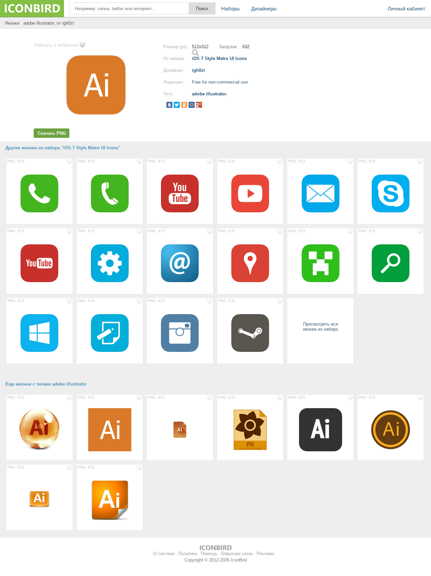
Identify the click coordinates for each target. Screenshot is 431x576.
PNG (11, 161)
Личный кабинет (406, 8)
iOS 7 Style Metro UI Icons (219, 58)
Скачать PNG (52, 133)
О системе (164, 553)
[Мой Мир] (192, 105)
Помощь (209, 553)
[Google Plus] (199, 105)
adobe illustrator (209, 93)
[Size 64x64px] (39, 499)
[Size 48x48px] (180, 429)
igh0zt (198, 70)
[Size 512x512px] (39, 193)
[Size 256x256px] (250, 429)
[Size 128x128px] (320, 429)
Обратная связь (237, 553)
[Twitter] (177, 105)
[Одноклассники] (184, 105)
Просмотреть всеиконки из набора (320, 327)
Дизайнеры (264, 8)
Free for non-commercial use (220, 82)
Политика (187, 553)
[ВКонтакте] (169, 105)
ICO (21, 161)
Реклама (265, 553)
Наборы (230, 8)
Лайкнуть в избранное (56, 45)
